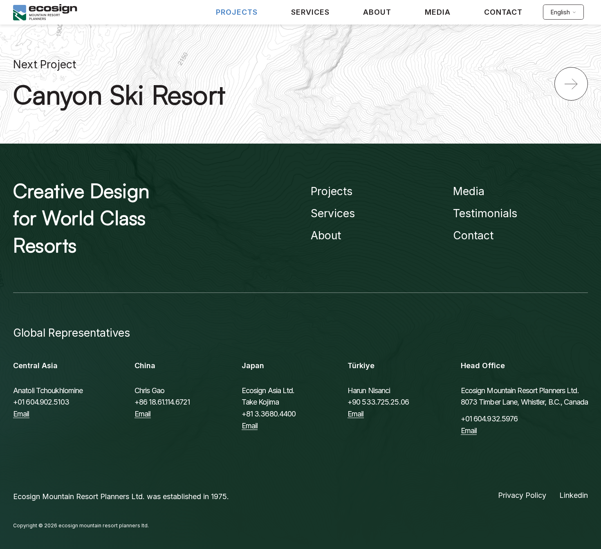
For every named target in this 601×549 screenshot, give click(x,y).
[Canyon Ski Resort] (571, 84)
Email (21, 414)
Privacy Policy (522, 495)
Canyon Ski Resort (119, 94)
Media (468, 191)
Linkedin (573, 495)
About (326, 235)
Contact (473, 235)
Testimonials (485, 213)
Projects (331, 191)
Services (333, 213)
